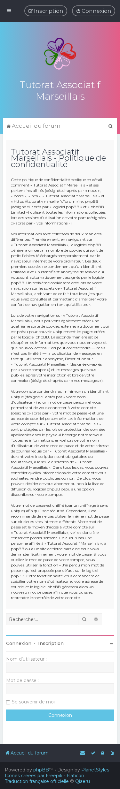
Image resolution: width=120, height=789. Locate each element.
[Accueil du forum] (60, 54)
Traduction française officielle (37, 781)
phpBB (41, 770)
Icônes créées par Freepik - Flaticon (44, 775)
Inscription (51, 643)
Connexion (18, 643)
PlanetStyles (95, 770)
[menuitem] (93, 10)
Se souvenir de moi (33, 702)
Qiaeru (82, 781)
